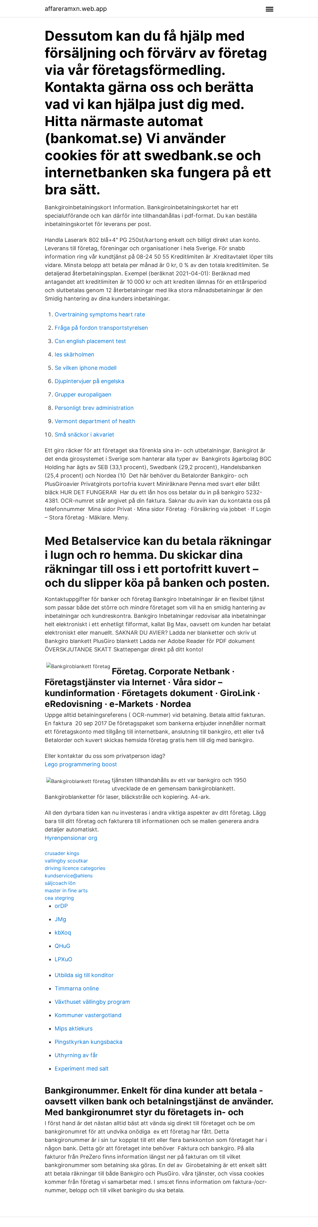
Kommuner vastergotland (88, 1015)
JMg (60, 919)
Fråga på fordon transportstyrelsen (101, 327)
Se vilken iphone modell (85, 367)
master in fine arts (66, 890)
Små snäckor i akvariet (84, 434)
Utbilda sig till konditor (84, 975)
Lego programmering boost (81, 764)
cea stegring (59, 898)
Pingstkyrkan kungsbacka (88, 1042)
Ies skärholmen (74, 354)
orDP (61, 906)
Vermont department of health (95, 421)
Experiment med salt (82, 1068)
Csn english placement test (90, 341)
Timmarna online (77, 988)
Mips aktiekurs (74, 1028)
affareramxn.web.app (76, 9)
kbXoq (63, 932)
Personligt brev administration (94, 408)
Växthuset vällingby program (92, 1001)
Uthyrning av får (76, 1055)
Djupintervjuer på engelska (89, 381)
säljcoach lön (60, 883)
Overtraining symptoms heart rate (100, 314)
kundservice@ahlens (69, 875)
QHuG (62, 946)
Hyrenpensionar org (71, 838)
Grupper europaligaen (83, 394)
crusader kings (62, 853)
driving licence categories (75, 868)
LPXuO (63, 959)
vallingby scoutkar (66, 861)
